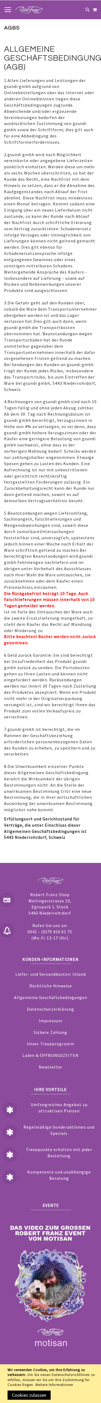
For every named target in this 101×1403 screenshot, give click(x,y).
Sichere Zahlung (50, 1032)
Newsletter (50, 1067)
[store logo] (29, 9)
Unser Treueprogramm (50, 1043)
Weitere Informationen (54, 1384)
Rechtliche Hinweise (50, 985)
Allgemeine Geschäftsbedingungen (50, 997)
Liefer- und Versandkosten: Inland (50, 974)
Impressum (50, 1020)
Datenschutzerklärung (50, 1009)
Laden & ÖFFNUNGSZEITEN (50, 1055)
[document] (51, 1384)
